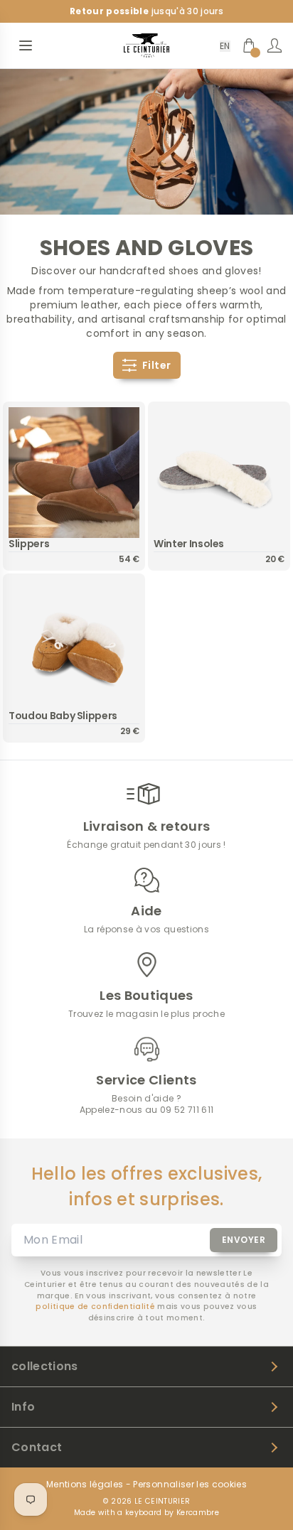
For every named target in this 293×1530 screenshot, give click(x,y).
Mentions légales (84, 1484)
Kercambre (197, 1512)
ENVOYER (244, 1240)
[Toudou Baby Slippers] (74, 644)
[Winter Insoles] (219, 472)
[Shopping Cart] (249, 45)
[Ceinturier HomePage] (146, 45)
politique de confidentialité (95, 1306)
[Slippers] (74, 472)
